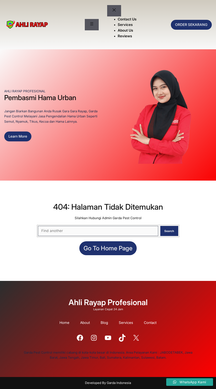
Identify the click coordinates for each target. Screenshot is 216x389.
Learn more (17, 136)
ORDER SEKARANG (191, 25)
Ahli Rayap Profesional (108, 302)
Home (64, 323)
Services (126, 323)
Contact (150, 323)
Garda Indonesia (119, 383)
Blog (104, 323)
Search (169, 231)
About (85, 323)
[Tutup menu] (114, 10)
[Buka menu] (92, 24)
